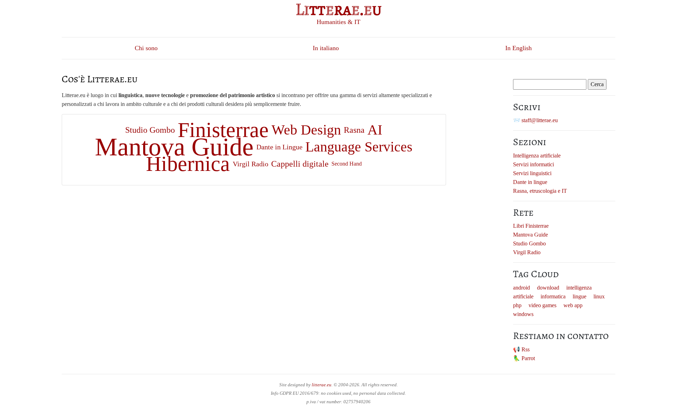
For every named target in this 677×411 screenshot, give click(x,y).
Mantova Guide (174, 146)
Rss (526, 349)
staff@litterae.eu (540, 120)
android (521, 288)
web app (573, 305)
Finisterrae (223, 129)
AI (374, 130)
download (548, 288)
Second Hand (346, 164)
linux (599, 296)
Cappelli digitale (300, 163)
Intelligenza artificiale (537, 156)
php (517, 305)
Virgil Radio (250, 164)
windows (523, 314)
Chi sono (146, 48)
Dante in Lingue (279, 147)
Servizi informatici (533, 164)
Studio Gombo (150, 130)
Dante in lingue (530, 182)
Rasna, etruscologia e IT (540, 191)
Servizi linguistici (532, 173)
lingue (579, 296)
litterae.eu (321, 384)
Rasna (354, 130)
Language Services (359, 147)
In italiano (326, 48)
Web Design (306, 130)
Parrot (528, 358)
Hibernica (188, 163)
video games (542, 305)
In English (518, 48)
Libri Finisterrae (531, 226)
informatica (553, 296)
